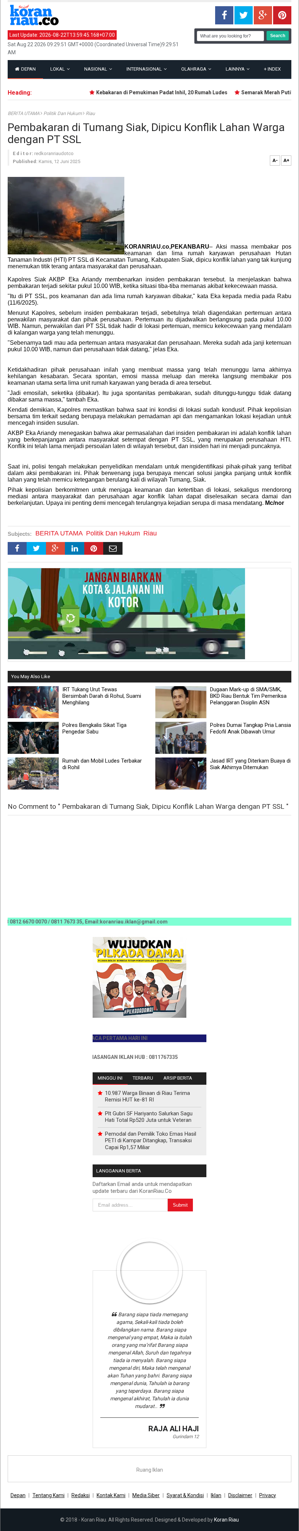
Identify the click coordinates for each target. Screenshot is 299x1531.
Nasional (96, 69)
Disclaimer (240, 1495)
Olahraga (194, 69)
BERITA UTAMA (24, 113)
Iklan (216, 1495)
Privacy (267, 1495)
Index (272, 69)
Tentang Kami (48, 1495)
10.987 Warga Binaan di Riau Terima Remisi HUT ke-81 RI (147, 1096)
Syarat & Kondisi (185, 1495)
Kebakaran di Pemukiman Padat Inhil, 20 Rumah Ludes (146, 92)
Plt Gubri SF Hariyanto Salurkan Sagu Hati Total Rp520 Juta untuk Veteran (149, 1116)
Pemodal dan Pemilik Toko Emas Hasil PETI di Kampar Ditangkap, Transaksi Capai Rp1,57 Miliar (150, 1140)
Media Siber (146, 1495)
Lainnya (236, 69)
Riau (90, 113)
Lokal (58, 69)
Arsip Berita (177, 1078)
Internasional (145, 69)
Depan (28, 69)
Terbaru (143, 1078)
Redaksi (80, 1495)
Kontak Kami (111, 1495)
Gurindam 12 (185, 1436)
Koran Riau (226, 1520)
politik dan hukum (63, 113)
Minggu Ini (110, 1078)
